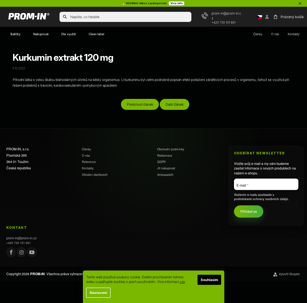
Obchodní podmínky (170, 149)
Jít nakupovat (166, 168)
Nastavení (98, 293)
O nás (275, 34)
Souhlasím (209, 280)
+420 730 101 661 (223, 22)
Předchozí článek (140, 104)
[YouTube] (32, 252)
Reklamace (164, 156)
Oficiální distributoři (94, 175)
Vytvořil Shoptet (289, 274)
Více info (176, 3)
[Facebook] (11, 252)
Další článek (174, 104)
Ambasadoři (165, 175)
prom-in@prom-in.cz (21, 238)
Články (257, 34)
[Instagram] (21, 252)
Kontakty (294, 34)
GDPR (161, 162)
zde (182, 282)
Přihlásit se (248, 211)
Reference (89, 162)
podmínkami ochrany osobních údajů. (261, 199)
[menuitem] (15, 34)
